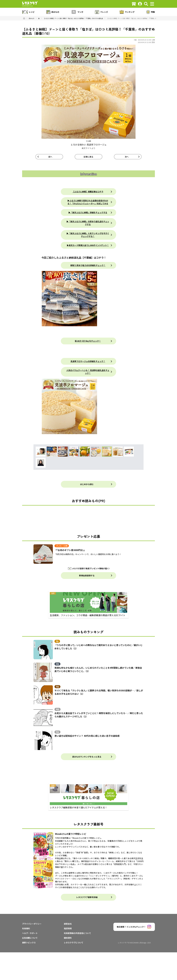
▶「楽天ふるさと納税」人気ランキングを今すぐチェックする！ (88, 235)
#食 (135, 40)
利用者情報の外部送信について (77, 933)
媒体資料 (68, 937)
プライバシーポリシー (31, 923)
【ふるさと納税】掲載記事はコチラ (87, 191)
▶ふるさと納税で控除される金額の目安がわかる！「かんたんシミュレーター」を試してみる (87, 202)
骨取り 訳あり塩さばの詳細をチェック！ (88, 265)
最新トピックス (29, 942)
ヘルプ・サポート (30, 933)
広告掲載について (30, 937)
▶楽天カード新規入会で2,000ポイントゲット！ (88, 245)
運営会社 (68, 923)
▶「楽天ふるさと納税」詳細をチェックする (87, 212)
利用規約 (26, 928)
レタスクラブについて (73, 942)
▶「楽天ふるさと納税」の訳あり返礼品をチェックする (88, 223)
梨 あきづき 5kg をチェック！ (88, 341)
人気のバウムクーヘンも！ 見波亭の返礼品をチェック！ (87, 372)
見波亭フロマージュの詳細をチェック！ (88, 361)
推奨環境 (68, 928)
